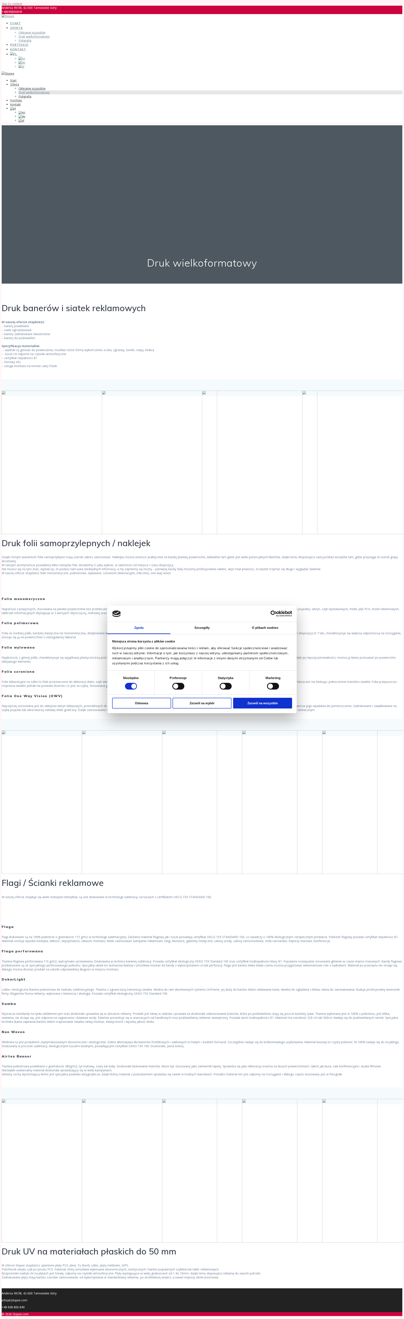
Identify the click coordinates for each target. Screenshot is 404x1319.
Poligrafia (25, 40)
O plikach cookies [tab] (265, 627)
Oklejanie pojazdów (32, 32)
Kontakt (18, 49)
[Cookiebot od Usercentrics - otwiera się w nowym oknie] (273, 614)
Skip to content (12, 4)
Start (15, 23)
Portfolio (19, 45)
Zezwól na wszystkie (262, 703)
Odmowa (141, 703)
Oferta (16, 28)
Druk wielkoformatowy (34, 36)
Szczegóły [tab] (202, 627)
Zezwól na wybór (202, 703)
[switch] (178, 686)
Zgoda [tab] (139, 627)
